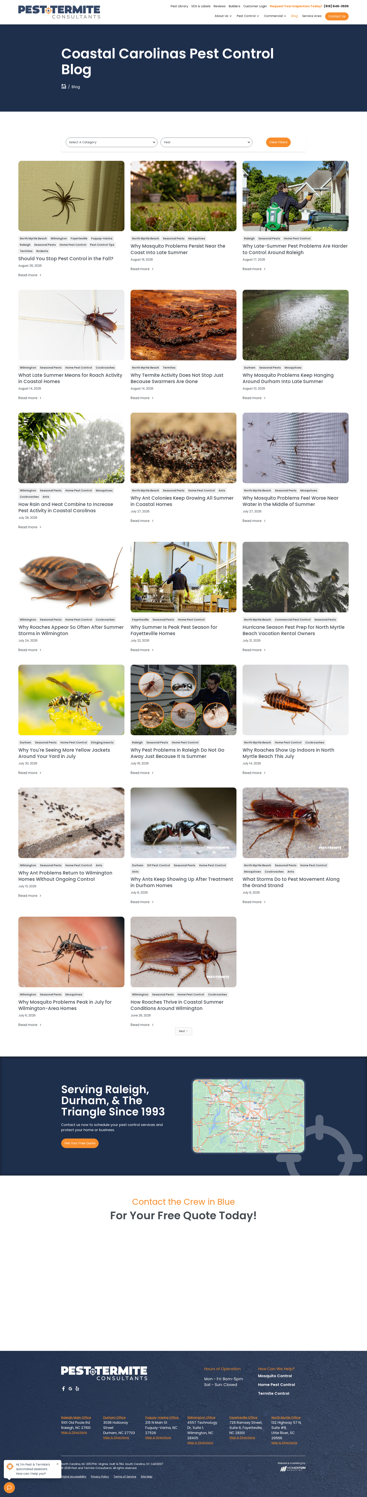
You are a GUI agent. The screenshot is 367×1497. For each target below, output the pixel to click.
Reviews (220, 6)
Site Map (146, 1476)
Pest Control (246, 16)
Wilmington (59, 238)
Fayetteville (79, 238)
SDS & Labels (200, 6)
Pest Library (179, 6)
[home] (59, 12)
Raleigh (25, 245)
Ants (46, 497)
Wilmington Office (201, 1417)
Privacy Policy (100, 1476)
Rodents (42, 251)
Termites (26, 251)
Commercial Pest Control (293, 620)
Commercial (273, 16)
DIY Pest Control (158, 865)
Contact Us (336, 16)
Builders (234, 6)
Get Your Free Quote (79, 1143)
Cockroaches (105, 368)
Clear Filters (278, 142)
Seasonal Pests (45, 245)
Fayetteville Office (243, 1417)
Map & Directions (74, 1432)
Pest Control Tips (102, 245)
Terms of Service (125, 1476)
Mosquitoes (196, 238)
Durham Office (114, 1417)
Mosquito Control (275, 1376)
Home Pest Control (73, 245)
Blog (294, 16)
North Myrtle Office (285, 1417)
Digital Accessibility (73, 1476)
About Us (221, 16)
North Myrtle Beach (33, 238)
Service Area (311, 16)
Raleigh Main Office (76, 1417)
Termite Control (273, 1393)
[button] (223, 16)
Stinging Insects (102, 742)
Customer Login (255, 6)
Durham (249, 368)
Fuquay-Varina (101, 238)
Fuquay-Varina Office (162, 1417)
